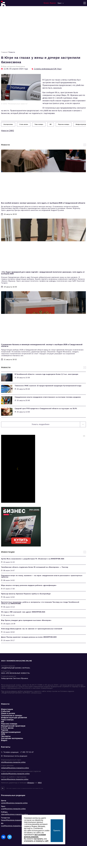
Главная (4, 52)
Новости (12, 52)
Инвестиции (7, 709)
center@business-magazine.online (14, 803)
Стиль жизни (7, 728)
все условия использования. (35, 836)
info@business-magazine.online (13, 762)
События (5, 711)
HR (2, 722)
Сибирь (4, 812)
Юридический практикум (13, 726)
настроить (38, 839)
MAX (40, 783)
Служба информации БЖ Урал (48, 69)
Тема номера (7, 720)
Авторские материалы (12, 738)
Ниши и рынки (8, 713)
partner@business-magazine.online (14, 779)
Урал (3, 806)
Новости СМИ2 (7, 131)
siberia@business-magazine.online (14, 814)
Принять (56, 831)
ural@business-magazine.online (13, 809)
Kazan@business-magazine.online (14, 820)
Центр (3, 800)
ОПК (3, 734)
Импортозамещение (11, 732)
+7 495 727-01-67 (27, 752)
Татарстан (5, 818)
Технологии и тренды (11, 715)
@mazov (30, 783)
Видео (4, 740)
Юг (2, 823)
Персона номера (9, 724)
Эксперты (6, 736)
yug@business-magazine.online (13, 826)
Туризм (4, 730)
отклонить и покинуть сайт (36, 841)
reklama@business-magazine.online (15, 768)
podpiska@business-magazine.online (15, 773)
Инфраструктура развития (14, 717)
